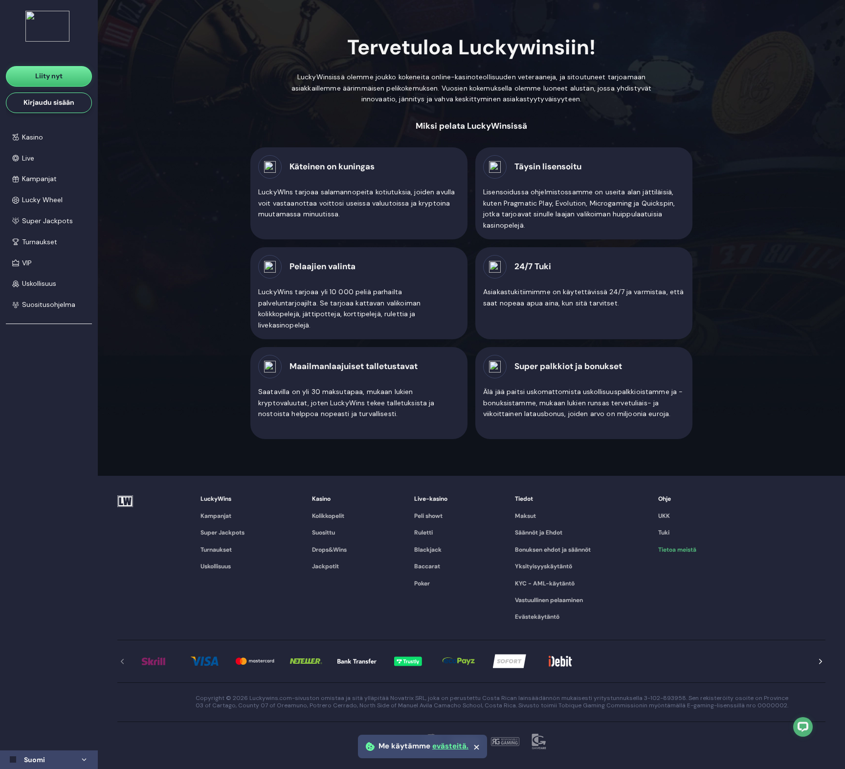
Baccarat (427, 566)
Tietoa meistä (677, 549)
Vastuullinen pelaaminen (549, 600)
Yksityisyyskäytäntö (543, 566)
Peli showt (428, 516)
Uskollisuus (215, 566)
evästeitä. (450, 746)
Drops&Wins (329, 549)
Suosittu (323, 532)
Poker (422, 583)
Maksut (525, 516)
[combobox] (49, 759)
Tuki (663, 532)
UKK (664, 516)
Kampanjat (215, 516)
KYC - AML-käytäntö (545, 583)
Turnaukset (216, 549)
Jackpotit (325, 566)
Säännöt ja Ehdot (538, 532)
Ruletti (423, 532)
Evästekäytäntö (537, 616)
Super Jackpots (222, 532)
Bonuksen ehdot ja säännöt (553, 549)
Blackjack (428, 549)
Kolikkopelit (328, 516)
